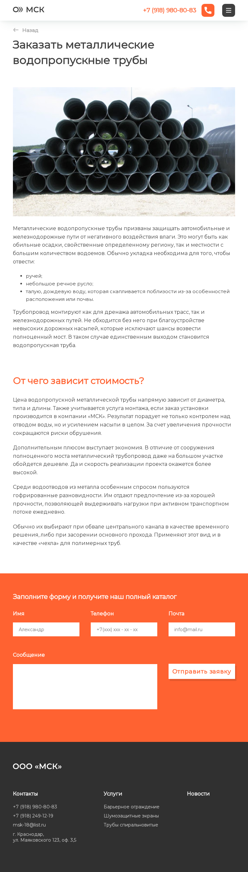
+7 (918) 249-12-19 (33, 816)
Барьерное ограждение (132, 807)
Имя (19, 613)
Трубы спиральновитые (131, 825)
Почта (176, 613)
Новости (198, 794)
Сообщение (29, 655)
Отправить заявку (201, 671)
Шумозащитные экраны (131, 816)
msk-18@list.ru (29, 825)
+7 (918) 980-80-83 (35, 807)
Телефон (102, 613)
